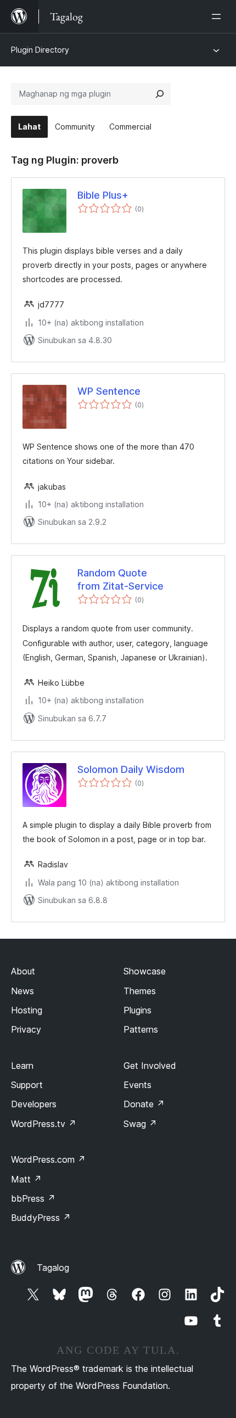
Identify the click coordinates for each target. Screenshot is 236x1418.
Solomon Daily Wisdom (130, 769)
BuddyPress (41, 1217)
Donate (144, 1103)
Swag (140, 1123)
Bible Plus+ (102, 195)
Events (137, 1084)
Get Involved (149, 1065)
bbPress (33, 1198)
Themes (139, 990)
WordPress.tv (43, 1123)
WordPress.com (48, 1159)
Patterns (140, 1029)
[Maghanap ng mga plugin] (160, 94)
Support (27, 1084)
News (22, 990)
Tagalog (53, 1267)
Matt (26, 1179)
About (23, 971)
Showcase (144, 971)
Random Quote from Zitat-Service (120, 579)
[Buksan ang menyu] (218, 16)
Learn (22, 1065)
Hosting (26, 1010)
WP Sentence (109, 391)
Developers (34, 1103)
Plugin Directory (40, 49)
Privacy (26, 1029)
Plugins (137, 1010)
